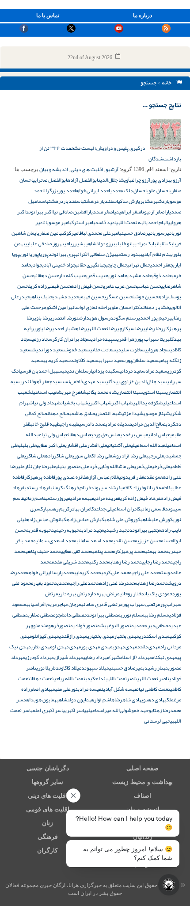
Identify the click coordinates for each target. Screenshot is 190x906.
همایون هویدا (43, 699)
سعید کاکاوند (85, 360)
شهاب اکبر (122, 402)
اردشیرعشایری (153, 201)
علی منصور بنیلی (72, 466)
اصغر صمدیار (100, 211)
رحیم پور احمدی (154, 317)
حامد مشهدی (139, 275)
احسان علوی (158, 190)
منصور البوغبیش (117, 625)
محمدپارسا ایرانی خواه (51, 572)
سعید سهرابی (112, 360)
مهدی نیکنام (164, 657)
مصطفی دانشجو (71, 614)
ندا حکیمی (95, 678)
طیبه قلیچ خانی (45, 424)
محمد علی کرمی (116, 572)
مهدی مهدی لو (66, 646)
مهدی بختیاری (100, 636)
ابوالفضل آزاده (82, 180)
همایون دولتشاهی (74, 699)
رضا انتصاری (62, 317)
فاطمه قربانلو (157, 487)
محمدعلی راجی (84, 583)
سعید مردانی (132, 370)
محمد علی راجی (146, 572)
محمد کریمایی (87, 572)
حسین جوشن (145, 296)
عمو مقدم (153, 477)
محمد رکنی (99, 561)
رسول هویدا (97, 317)
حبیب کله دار (72, 275)
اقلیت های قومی (47, 809)
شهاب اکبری (99, 402)
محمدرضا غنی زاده (118, 583)
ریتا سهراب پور (152, 339)
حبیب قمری (97, 275)
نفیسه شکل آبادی (121, 689)
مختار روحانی (132, 593)
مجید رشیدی (116, 530)
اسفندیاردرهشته (64, 201)
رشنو (79, 317)
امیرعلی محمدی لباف (99, 233)
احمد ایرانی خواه (93, 190)
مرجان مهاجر (69, 604)
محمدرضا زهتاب (152, 583)
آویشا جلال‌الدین (113, 180)
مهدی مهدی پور (97, 646)
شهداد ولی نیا (47, 402)
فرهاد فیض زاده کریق (139, 498)
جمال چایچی (116, 264)
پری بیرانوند (62, 254)
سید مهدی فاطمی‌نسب (84, 381)
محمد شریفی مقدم (70, 561)
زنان (47, 823)
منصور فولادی (86, 625)
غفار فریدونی (131, 477)
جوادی (36, 264)
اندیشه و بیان (53, 169)
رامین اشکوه (56, 307)
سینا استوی (154, 392)
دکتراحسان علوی (126, 307)
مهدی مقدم (148, 646)
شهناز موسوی (157, 413)
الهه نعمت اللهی (131, 222)
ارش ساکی (128, 201)
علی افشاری (76, 445)
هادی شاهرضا (127, 699)
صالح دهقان (58, 413)
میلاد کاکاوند (68, 667)
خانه (167, 82)
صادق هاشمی (82, 413)
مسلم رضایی (156, 614)
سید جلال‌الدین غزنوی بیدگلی (136, 381)
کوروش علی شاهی (122, 519)
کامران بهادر (81, 508)
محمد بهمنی (157, 551)
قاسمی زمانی (153, 508)
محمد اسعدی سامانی (56, 540)
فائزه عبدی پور (70, 477)
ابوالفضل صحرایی (50, 180)
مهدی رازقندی (73, 636)
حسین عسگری (118, 296)
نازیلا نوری (46, 667)
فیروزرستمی (58, 498)
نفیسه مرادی (90, 689)
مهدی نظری (41, 646)
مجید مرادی (93, 530)
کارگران (47, 850)
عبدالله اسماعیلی (148, 445)
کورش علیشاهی (157, 519)
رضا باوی (42, 317)
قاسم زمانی (35, 498)
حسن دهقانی (46, 275)
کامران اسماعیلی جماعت (117, 508)
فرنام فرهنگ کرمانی (70, 487)
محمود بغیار (45, 583)
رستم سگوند (124, 317)
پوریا (44, 254)
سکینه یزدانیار (104, 370)
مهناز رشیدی (155, 667)
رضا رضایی (153, 328)
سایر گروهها (47, 782)
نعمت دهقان (42, 678)
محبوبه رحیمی (68, 530)
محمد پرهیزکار (130, 551)
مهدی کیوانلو (45, 636)
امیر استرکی (81, 222)
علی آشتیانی (119, 445)
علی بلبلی (28, 445)
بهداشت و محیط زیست (142, 782)
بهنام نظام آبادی (157, 254)
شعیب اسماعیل (46, 392)
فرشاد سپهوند (106, 487)
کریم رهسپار (56, 508)
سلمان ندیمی (75, 370)
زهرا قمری (127, 339)
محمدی (63, 583)
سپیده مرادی (104, 339)
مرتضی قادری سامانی (101, 604)
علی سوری (81, 455)
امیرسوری (163, 233)
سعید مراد (156, 370)
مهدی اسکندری (154, 636)
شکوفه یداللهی (148, 402)
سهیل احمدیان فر (44, 370)
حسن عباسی (149, 286)
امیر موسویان (56, 222)
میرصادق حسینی (126, 667)
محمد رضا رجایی (157, 561)
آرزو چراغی (139, 180)
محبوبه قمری (41, 530)
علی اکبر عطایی (51, 445)
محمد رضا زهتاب (126, 561)
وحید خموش (139, 710)
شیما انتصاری (108, 413)
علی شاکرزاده (58, 455)
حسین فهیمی (91, 296)
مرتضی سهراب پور (141, 604)
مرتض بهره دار (105, 593)
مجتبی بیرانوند (145, 530)
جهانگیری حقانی (91, 264)
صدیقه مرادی (119, 424)
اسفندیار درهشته (100, 201)
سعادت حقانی (103, 349)
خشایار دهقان (156, 307)
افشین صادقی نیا (70, 211)
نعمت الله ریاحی (69, 678)
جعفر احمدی (161, 264)
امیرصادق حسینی (136, 233)
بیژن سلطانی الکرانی (96, 254)
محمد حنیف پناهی (43, 551)
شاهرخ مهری (74, 392)
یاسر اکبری (75, 710)
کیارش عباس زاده (85, 519)
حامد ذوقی (161, 275)
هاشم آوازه (102, 699)
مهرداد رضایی (96, 657)
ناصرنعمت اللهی (121, 678)
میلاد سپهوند (95, 667)
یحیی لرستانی (158, 721)
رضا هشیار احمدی (69, 328)
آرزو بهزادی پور (165, 180)
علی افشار (97, 445)
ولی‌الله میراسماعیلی (106, 710)
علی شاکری (34, 455)
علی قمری (143, 466)
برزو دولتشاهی (100, 243)
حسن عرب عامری (120, 286)
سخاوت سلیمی (130, 349)
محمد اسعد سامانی (95, 540)
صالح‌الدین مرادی (149, 424)
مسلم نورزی (132, 614)
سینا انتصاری (130, 392)
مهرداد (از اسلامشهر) (130, 657)
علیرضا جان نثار (40, 466)
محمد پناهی (103, 551)
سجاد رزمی (42, 339)
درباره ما (142, 15)
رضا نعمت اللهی (102, 328)
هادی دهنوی (152, 699)
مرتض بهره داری (74, 593)
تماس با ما (47, 15)
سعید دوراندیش (48, 349)
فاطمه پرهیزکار (39, 477)
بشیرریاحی (75, 243)
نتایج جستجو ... (161, 104)
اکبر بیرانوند (39, 211)
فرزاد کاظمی (132, 487)
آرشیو (112, 169)
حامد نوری (117, 275)
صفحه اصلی (142, 768)
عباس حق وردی (105, 434)
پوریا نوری (29, 254)
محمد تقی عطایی (76, 551)
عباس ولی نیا (55, 434)
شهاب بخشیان (74, 402)
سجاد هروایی (157, 349)
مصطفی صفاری (41, 614)
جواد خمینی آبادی (59, 264)
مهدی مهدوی (125, 646)
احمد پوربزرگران (60, 190)
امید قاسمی (104, 222)
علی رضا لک (101, 455)
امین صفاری (49, 233)
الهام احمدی (157, 222)
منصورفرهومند (56, 625)
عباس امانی (159, 434)
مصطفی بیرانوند (104, 614)
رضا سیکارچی (130, 328)
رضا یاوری (43, 328)
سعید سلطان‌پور (142, 360)
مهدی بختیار (126, 636)
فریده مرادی (106, 498)
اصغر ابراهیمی (128, 211)
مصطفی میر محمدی (152, 625)
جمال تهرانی (138, 264)
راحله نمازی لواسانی (90, 307)
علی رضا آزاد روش (129, 455)
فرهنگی (48, 837)
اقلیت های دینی (87, 169)
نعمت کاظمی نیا (154, 689)
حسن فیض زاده (87, 286)
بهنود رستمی (129, 254)
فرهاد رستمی (37, 487)
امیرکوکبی (70, 233)
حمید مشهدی (66, 296)
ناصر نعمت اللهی (153, 678)
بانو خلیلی (125, 243)
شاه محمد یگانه (102, 392)
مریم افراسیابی (42, 604)
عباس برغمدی (134, 434)
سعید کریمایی (57, 360)
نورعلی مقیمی (64, 689)
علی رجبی (155, 455)
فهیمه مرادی (82, 498)
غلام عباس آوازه (102, 477)
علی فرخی (161, 466)
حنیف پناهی (41, 296)
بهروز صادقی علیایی (44, 243)
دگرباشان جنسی (48, 768)
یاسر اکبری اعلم (49, 710)
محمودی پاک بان (159, 593)
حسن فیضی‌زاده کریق (49, 286)
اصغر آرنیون (154, 211)
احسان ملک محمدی (128, 190)
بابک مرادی (145, 243)
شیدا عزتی (133, 413)
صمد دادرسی (92, 424)
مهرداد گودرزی (39, 657)
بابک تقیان (166, 243)
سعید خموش (77, 349)
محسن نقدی (125, 540)
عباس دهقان (79, 434)
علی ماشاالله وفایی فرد (111, 466)
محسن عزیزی (150, 540)
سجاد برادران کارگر (71, 339)
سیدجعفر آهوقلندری (41, 381)
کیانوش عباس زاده (46, 519)
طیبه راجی (69, 424)
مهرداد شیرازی (68, 657)
